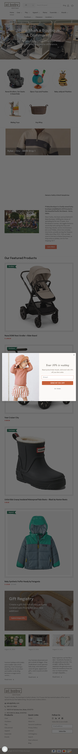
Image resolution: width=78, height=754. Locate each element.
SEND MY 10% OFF (57, 383)
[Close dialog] (74, 355)
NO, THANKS (57, 388)
